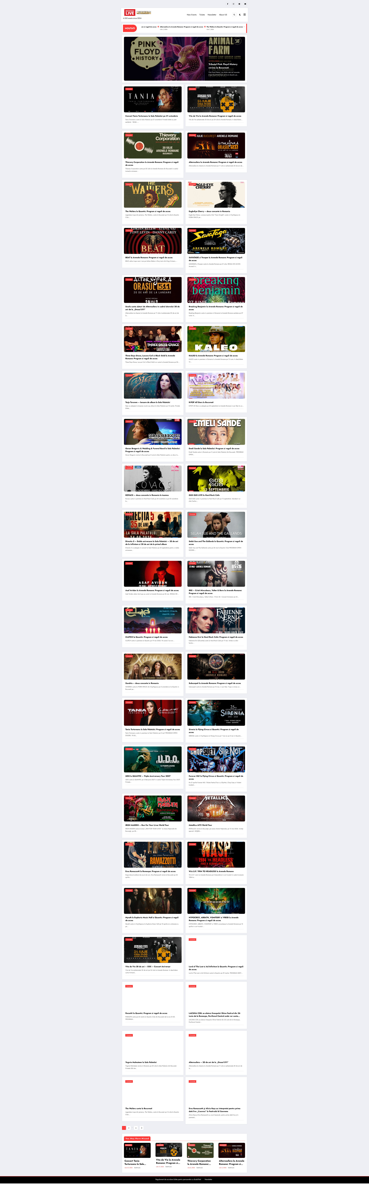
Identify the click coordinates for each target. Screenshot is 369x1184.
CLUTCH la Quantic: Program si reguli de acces (146, 637)
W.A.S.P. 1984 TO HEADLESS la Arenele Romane (211, 871)
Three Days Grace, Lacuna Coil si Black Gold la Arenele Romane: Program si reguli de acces (158, 27)
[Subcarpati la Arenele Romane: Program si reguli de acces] (216, 666)
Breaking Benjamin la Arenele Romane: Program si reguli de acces (216, 308)
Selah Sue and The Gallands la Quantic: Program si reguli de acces (216, 543)
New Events (192, 14)
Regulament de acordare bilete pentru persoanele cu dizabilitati (178, 1179)
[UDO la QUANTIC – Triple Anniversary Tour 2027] (153, 759)
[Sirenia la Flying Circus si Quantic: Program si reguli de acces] (216, 713)
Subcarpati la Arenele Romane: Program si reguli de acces (215, 683)
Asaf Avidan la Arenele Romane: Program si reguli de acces (152, 590)
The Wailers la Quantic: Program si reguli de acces (147, 211)
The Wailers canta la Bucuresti (138, 1108)
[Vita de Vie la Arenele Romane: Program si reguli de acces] (216, 99)
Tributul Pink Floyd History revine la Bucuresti (223, 66)
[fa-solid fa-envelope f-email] (245, 4)
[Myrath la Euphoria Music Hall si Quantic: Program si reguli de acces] (153, 901)
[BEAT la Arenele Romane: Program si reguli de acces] (153, 241)
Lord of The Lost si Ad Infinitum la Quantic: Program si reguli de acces (216, 968)
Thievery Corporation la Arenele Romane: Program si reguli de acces (152, 163)
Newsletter (212, 14)
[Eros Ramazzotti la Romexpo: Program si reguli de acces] (153, 854)
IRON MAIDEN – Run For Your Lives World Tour (147, 825)
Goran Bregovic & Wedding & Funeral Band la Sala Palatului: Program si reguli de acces (152, 450)
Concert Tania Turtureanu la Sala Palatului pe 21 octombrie (151, 116)
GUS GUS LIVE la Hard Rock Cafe (204, 495)
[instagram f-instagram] (233, 4)
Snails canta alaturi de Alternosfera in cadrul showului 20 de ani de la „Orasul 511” (152, 308)
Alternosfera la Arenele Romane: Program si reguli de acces (215, 162)
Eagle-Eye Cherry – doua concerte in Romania (209, 211)
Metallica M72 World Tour (200, 825)
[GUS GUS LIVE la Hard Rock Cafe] (216, 478)
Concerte (211, 61)
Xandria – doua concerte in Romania (142, 683)
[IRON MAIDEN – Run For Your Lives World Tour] (153, 808)
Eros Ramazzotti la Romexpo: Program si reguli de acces (150, 871)
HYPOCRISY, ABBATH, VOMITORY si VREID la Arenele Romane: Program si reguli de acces (213, 919)
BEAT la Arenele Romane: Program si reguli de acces (148, 257)
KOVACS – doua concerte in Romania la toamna (147, 495)
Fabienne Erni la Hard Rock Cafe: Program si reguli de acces (216, 637)
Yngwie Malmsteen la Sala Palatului (141, 1062)
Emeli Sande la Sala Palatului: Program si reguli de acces (214, 448)
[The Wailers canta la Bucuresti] (153, 1092)
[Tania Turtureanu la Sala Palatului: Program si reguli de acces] (153, 713)
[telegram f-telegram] (239, 4)
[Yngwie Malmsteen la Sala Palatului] (153, 1045)
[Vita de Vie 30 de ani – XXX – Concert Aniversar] (153, 950)
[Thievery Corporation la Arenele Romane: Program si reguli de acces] (153, 145)
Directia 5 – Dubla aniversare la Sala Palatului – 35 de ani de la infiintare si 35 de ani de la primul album (151, 543)
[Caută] (234, 15)
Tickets (202, 14)
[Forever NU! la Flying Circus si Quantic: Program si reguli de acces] (216, 759)
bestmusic (137, 1168)
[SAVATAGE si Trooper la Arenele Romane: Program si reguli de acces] (216, 241)
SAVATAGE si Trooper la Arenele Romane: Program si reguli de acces (215, 259)
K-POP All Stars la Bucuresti (201, 402)
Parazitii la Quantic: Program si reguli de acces (146, 1013)
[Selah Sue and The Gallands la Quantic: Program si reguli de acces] (216, 524)
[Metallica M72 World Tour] (216, 808)
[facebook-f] (228, 4)
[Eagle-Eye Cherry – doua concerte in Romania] (216, 194)
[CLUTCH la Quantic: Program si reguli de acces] (153, 620)
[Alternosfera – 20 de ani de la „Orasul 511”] (216, 1045)
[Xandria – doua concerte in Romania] (153, 666)
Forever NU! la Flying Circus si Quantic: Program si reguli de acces (216, 777)
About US (223, 14)
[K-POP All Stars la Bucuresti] (216, 385)
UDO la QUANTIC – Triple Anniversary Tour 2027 (147, 776)
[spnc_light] (240, 14)
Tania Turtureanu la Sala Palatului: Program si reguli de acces (152, 729)
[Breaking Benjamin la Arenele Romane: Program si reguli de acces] (216, 290)
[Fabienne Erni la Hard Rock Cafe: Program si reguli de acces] (216, 620)
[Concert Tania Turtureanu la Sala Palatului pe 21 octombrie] (153, 99)
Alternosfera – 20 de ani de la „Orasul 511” (208, 1062)
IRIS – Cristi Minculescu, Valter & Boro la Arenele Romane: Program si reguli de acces (215, 592)
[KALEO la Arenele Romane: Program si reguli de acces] (216, 339)
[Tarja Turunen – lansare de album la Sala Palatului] (153, 385)
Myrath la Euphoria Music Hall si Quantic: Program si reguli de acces (152, 919)
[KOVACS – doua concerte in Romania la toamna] (153, 478)
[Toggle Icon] (244, 14)
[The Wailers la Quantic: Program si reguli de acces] (153, 194)
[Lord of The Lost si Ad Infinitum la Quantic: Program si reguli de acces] (216, 950)
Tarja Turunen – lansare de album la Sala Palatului (147, 402)
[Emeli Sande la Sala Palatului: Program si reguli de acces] (216, 432)
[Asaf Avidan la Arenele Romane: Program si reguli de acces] (153, 574)
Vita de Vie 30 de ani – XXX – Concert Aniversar (147, 966)
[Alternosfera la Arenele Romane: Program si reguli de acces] (216, 145)
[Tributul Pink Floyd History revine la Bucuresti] (184, 59)
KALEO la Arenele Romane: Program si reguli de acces (213, 27)
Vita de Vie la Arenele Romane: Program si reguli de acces (215, 116)
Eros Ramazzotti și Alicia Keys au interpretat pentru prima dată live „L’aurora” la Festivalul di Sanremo (214, 1110)
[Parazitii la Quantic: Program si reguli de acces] (153, 996)
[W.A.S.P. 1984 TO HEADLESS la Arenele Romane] (216, 854)
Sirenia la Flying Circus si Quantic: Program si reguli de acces (214, 731)
